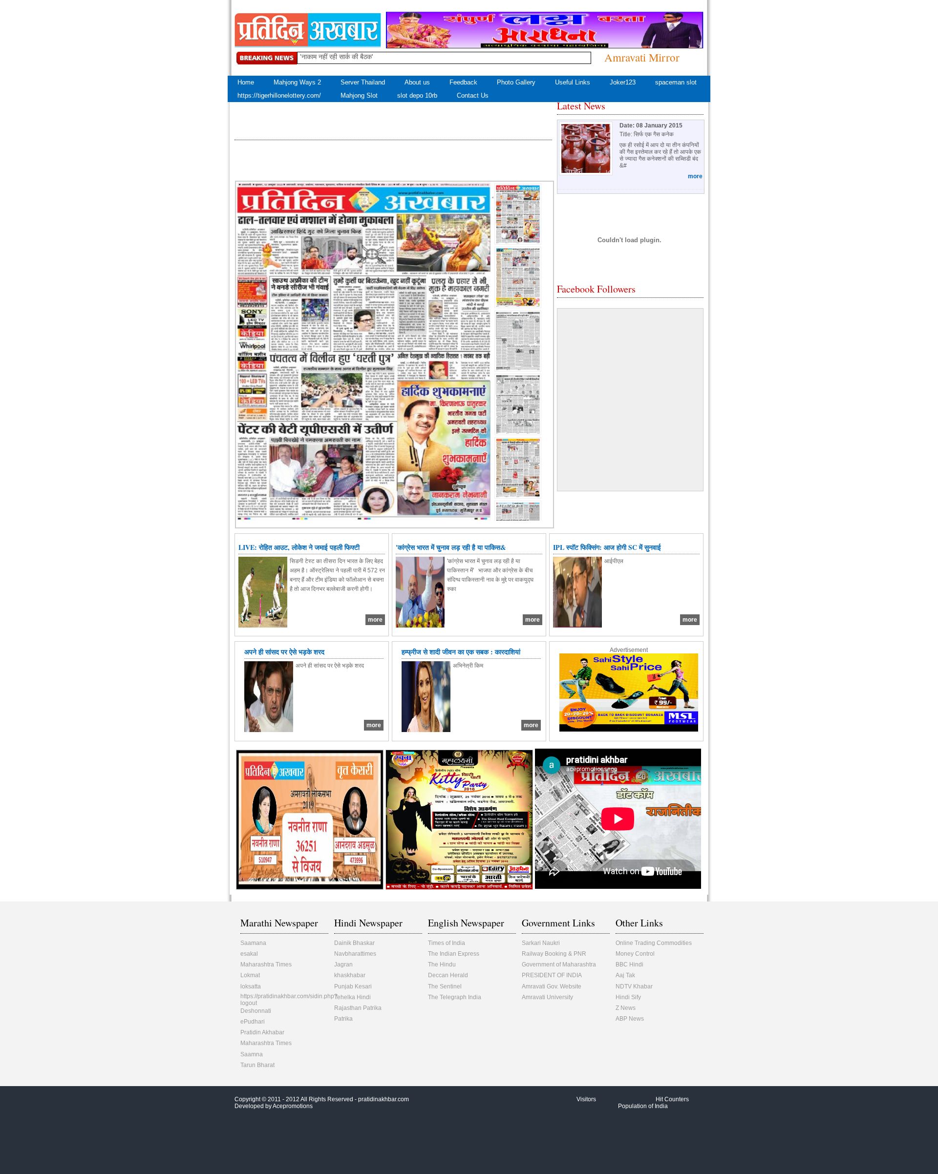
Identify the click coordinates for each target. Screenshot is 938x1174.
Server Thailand (363, 82)
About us (417, 82)
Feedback (463, 82)
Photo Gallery (516, 82)
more (695, 176)
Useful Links (572, 82)
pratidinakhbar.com (383, 1099)
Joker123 (623, 82)
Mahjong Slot (359, 95)
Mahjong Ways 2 (297, 82)
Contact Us (473, 95)
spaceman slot (676, 82)
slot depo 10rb (417, 95)
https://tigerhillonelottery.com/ (279, 95)
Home (245, 82)
